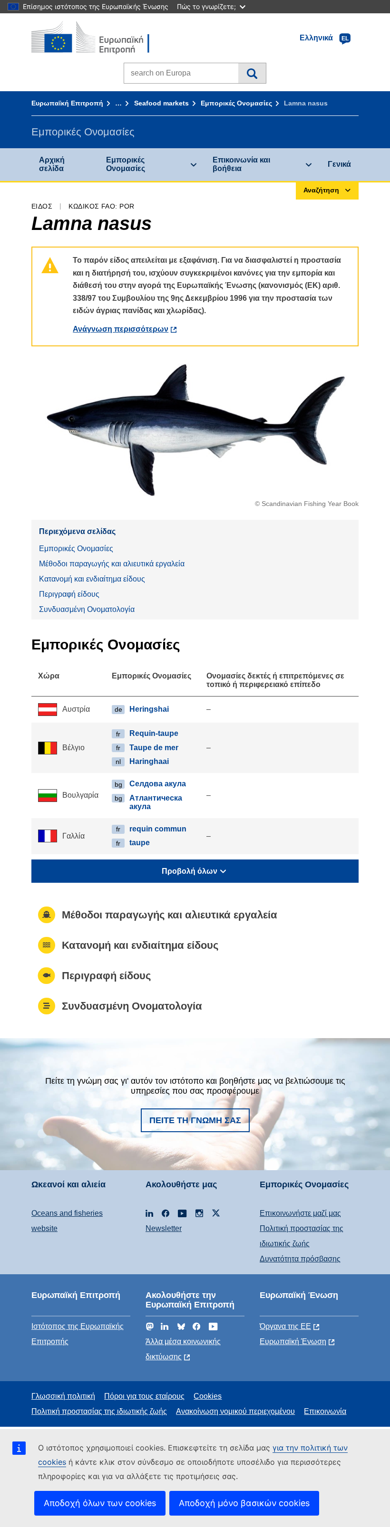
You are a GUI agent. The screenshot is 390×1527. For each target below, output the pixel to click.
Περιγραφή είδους (69, 594)
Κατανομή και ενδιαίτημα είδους (92, 579)
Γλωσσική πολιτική (63, 1396)
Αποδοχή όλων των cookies (100, 1503)
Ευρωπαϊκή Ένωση (293, 1341)
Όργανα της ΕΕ (285, 1326)
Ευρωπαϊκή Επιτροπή (67, 103)
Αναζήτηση (251, 73)
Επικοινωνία (325, 1411)
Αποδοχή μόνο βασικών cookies (244, 1503)
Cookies (208, 1396)
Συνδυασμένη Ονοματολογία (87, 609)
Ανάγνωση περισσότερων (120, 329)
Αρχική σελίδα (52, 164)
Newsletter (164, 1228)
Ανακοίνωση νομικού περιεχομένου (235, 1411)
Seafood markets (161, 103)
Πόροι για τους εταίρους (144, 1396)
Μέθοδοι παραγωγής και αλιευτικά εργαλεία (112, 564)
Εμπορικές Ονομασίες (236, 103)
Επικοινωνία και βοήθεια (241, 164)
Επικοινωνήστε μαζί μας (300, 1213)
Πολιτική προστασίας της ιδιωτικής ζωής (99, 1411)
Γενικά (339, 164)
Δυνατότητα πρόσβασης (300, 1259)
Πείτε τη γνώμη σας (195, 1120)
